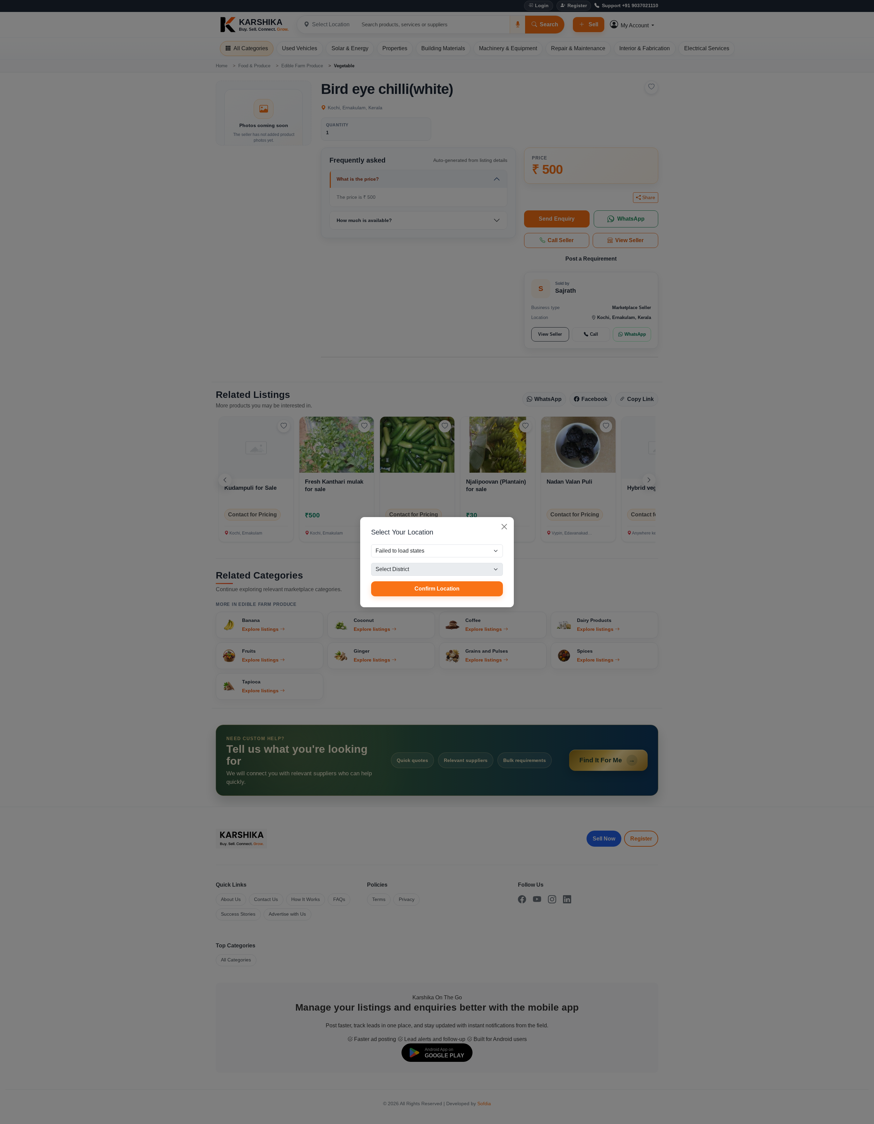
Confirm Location (437, 589)
